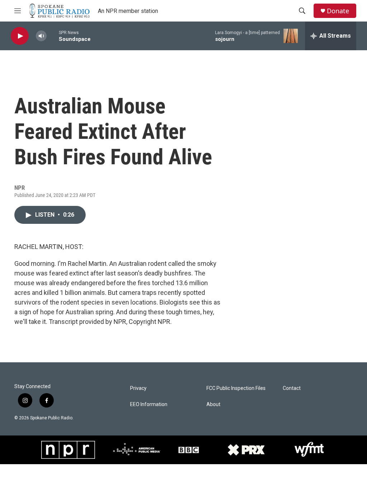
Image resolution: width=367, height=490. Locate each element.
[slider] (53, 35)
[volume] (41, 36)
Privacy (138, 388)
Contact (292, 388)
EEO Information (148, 404)
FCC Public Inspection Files (236, 388)
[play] (19, 36)
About (213, 404)
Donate (338, 11)
